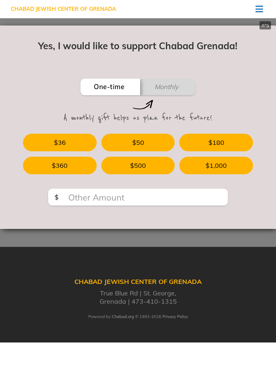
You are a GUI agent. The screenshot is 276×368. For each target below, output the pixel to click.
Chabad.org (123, 316)
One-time (109, 87)
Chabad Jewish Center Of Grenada (63, 8)
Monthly (167, 87)
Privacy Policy (175, 316)
